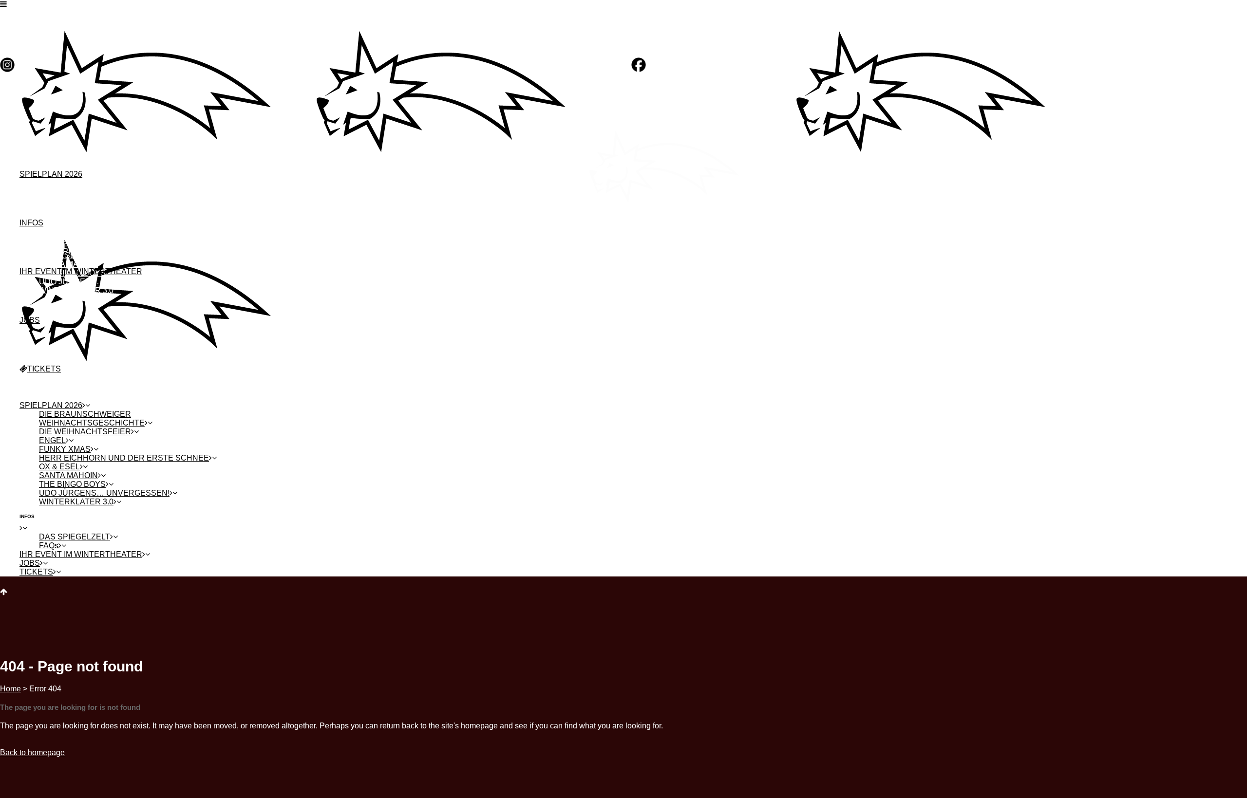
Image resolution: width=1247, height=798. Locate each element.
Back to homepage (32, 752)
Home (10, 689)
